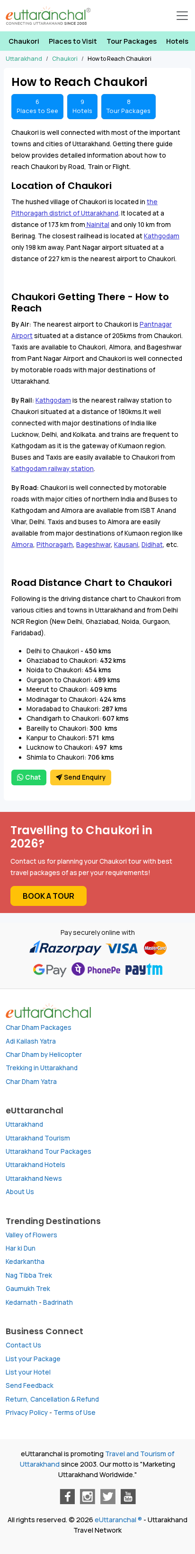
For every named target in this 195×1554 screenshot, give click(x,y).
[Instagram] (87, 1496)
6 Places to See (37, 106)
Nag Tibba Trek (29, 1275)
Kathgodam (161, 236)
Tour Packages (131, 41)
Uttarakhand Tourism (38, 1138)
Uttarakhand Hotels (35, 1164)
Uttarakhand (24, 1124)
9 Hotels (82, 106)
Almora (22, 544)
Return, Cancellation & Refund (52, 1399)
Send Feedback (29, 1385)
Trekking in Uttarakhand (42, 1068)
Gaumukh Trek (28, 1288)
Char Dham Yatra (31, 1081)
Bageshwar (93, 544)
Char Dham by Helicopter (44, 1054)
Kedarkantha (25, 1261)
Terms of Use (74, 1412)
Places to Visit (73, 41)
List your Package (33, 1359)
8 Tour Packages (128, 106)
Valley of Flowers (31, 1235)
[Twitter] (107, 1496)
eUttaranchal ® (118, 1519)
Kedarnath (21, 1302)
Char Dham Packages (38, 1027)
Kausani (126, 544)
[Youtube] (128, 1496)
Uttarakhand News (34, 1178)
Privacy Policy (27, 1412)
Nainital (97, 224)
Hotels (177, 41)
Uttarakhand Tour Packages (48, 1151)
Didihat (152, 544)
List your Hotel (28, 1372)
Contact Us (23, 1345)
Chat (32, 777)
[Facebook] (67, 1496)
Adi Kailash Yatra (31, 1041)
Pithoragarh (54, 544)
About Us (20, 1191)
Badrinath (58, 1302)
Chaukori (24, 41)
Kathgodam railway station (52, 468)
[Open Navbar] (182, 16)
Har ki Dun (20, 1248)
